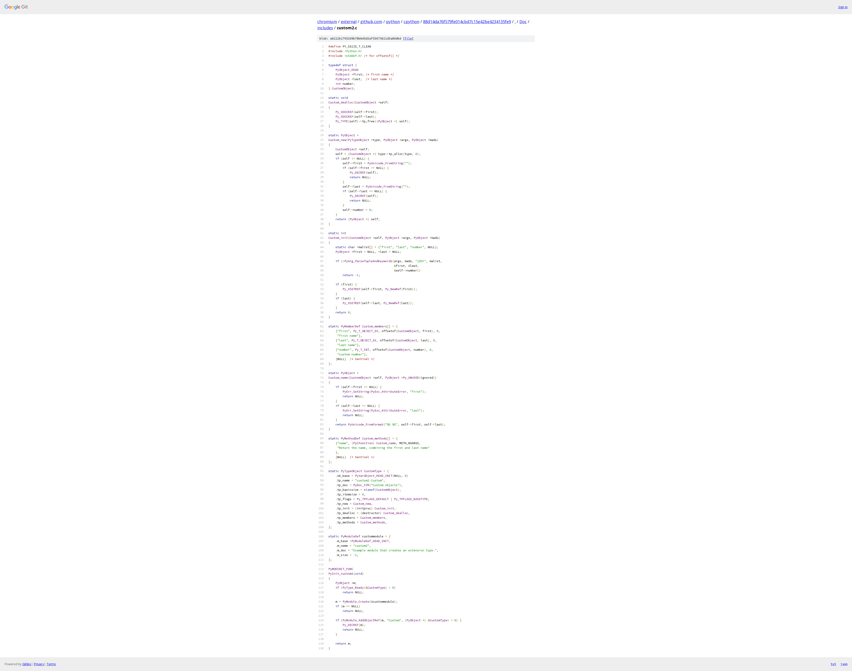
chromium (327, 21)
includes (325, 27)
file (408, 38)
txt (833, 664)
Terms (51, 664)
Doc (523, 21)
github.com (371, 21)
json (844, 664)
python (393, 21)
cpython (411, 21)
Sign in (843, 7)
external (349, 21)
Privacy (39, 664)
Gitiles (26, 664)
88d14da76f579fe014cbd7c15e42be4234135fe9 (467, 21)
